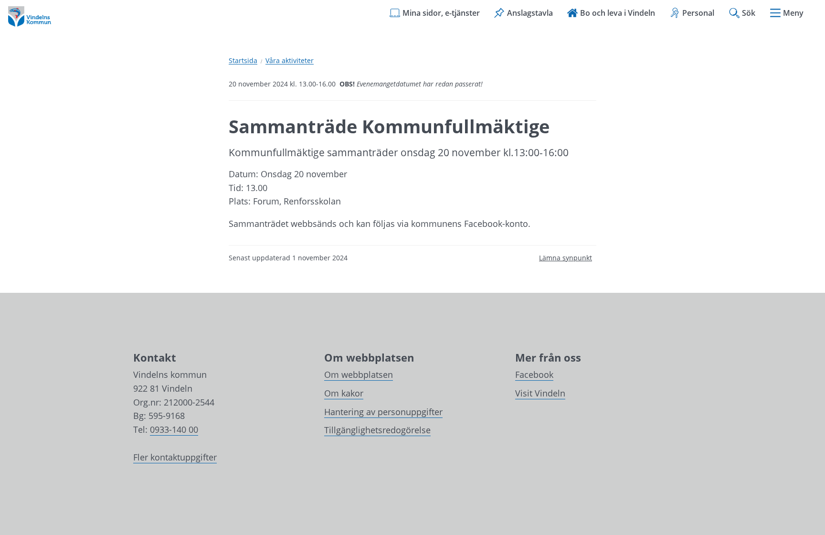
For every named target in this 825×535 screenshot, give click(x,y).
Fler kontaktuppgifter (175, 457)
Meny (793, 13)
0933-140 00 (174, 429)
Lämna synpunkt (565, 257)
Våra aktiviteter (289, 60)
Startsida (243, 60)
